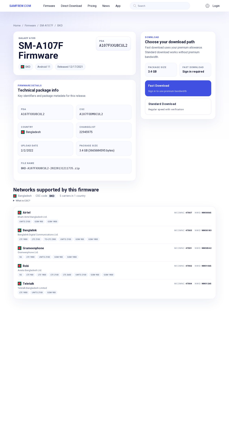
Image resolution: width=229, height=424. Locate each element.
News (106, 6)
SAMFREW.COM (20, 6)
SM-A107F (46, 25)
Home (17, 25)
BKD (60, 25)
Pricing (92, 6)
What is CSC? (23, 200)
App (118, 6)
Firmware (49, 6)
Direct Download (71, 6)
